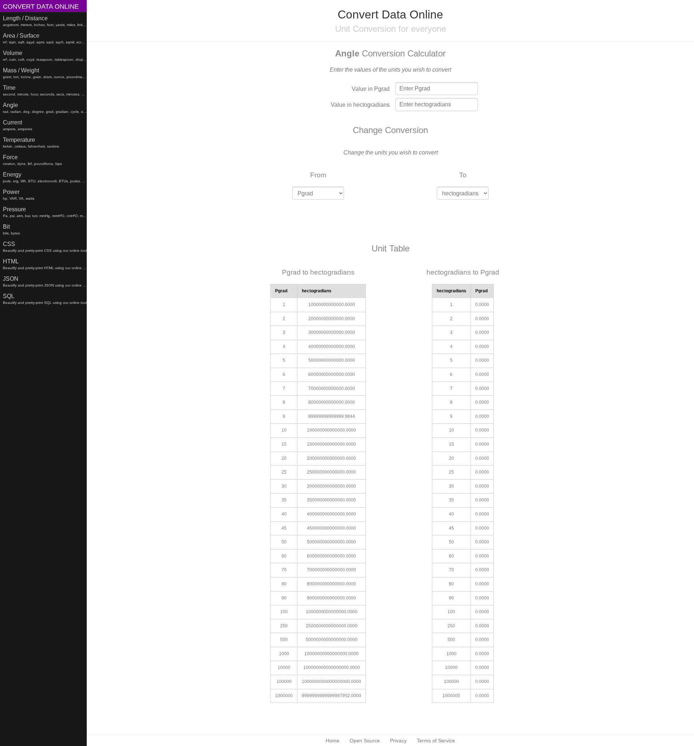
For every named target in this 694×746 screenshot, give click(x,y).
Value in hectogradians (360, 105)
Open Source (365, 740)
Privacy (398, 740)
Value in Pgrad (371, 89)
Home (332, 740)
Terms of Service (436, 740)
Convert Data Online (41, 6)
